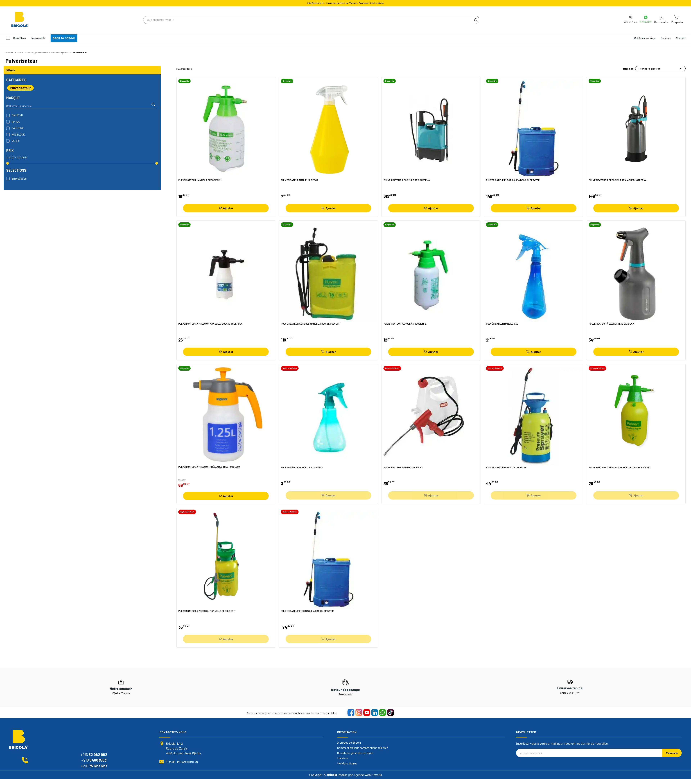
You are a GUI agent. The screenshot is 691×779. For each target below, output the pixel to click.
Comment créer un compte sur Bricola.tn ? (362, 747)
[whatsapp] (382, 712)
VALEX (16, 140)
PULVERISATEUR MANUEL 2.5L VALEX (403, 467)
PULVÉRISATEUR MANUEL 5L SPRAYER (506, 467)
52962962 (646, 22)
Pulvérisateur (20, 88)
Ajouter (228, 208)
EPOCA (16, 121)
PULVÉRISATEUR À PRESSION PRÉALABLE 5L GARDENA (618, 180)
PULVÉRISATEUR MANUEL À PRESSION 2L (200, 180)
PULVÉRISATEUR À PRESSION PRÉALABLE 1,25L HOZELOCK (209, 467)
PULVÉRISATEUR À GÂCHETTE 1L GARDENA (611, 323)
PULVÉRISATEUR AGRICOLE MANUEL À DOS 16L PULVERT (310, 323)
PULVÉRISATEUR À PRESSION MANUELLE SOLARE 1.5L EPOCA (210, 323)
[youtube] (366, 712)
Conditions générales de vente (355, 752)
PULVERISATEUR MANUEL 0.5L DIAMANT (302, 467)
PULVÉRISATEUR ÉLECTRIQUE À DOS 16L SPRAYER (307, 611)
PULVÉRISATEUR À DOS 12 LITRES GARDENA (406, 180)
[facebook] (350, 712)
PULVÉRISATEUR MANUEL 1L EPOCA (299, 180)
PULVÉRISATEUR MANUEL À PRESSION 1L (404, 323)
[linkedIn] (374, 712)
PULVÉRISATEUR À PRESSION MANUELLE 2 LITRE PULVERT (620, 467)
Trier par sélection (660, 69)
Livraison (343, 758)
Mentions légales (347, 763)
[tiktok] (390, 712)
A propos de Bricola (349, 742)
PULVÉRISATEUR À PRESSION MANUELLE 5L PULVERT (206, 611)
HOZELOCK (18, 134)
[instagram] (358, 712)
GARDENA (18, 128)
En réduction (19, 178)
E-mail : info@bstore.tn (182, 762)
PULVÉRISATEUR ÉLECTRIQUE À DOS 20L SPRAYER (513, 180)
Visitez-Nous (630, 21)
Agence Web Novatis (368, 775)
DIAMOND (17, 115)
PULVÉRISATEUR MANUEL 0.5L (502, 323)
